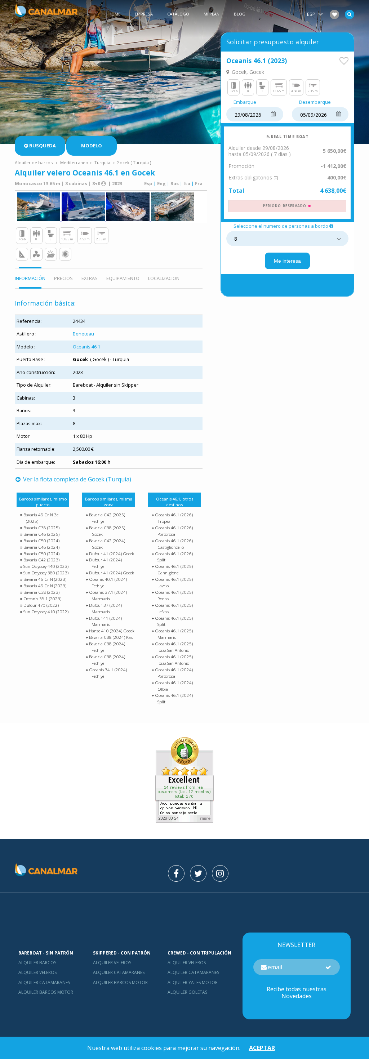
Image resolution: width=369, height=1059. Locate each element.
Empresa (144, 14)
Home (114, 14)
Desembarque (315, 102)
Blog (239, 14)
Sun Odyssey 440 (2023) (45, 566)
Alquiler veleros (37, 972)
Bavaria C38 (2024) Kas (111, 637)
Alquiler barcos (37, 963)
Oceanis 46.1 (86, 346)
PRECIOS (63, 278)
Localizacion (163, 278)
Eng (161, 183)
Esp (148, 183)
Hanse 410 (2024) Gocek (111, 630)
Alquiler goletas (187, 992)
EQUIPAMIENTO (122, 278)
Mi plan (211, 14)
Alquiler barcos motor (45, 992)
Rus (174, 183)
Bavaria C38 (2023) (41, 592)
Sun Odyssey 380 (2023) (45, 572)
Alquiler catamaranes (44, 982)
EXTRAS (89, 278)
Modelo (91, 145)
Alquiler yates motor (193, 982)
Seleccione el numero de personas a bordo (281, 226)
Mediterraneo (74, 162)
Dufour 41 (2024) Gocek (111, 553)
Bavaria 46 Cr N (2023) (44, 579)
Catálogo (178, 14)
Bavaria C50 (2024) (41, 540)
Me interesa (287, 261)
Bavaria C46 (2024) (41, 547)
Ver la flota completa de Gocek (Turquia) (76, 479)
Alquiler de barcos (34, 162)
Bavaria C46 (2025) (41, 534)
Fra (199, 183)
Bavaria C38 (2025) (41, 527)
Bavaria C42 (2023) (41, 559)
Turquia (102, 162)
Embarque (245, 102)
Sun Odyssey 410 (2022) (45, 611)
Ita (186, 183)
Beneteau (83, 333)
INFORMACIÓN (30, 278)
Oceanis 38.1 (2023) (42, 598)
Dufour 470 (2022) (41, 605)
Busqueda (42, 145)
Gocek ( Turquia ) (133, 162)
